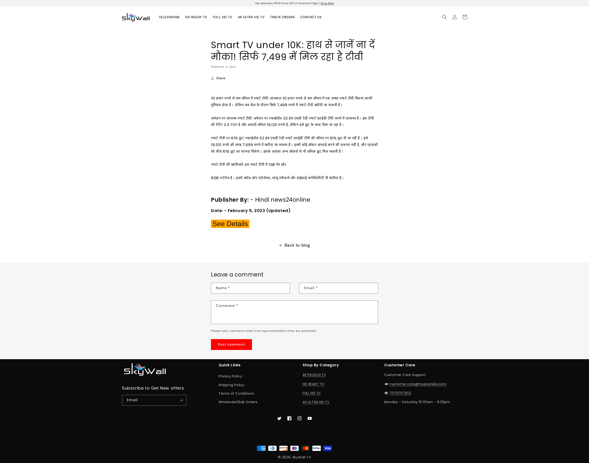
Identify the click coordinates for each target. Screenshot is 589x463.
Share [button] (220, 78)
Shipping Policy (231, 385)
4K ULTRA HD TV (316, 402)
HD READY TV (313, 384)
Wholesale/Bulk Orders (238, 402)
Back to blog (297, 245)
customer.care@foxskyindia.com (417, 384)
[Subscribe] (181, 400)
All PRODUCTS (314, 375)
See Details (230, 223)
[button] (444, 17)
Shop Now (327, 3)
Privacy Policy (230, 376)
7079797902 (400, 393)
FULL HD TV (312, 393)
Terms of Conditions (236, 393)
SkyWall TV (301, 457)
